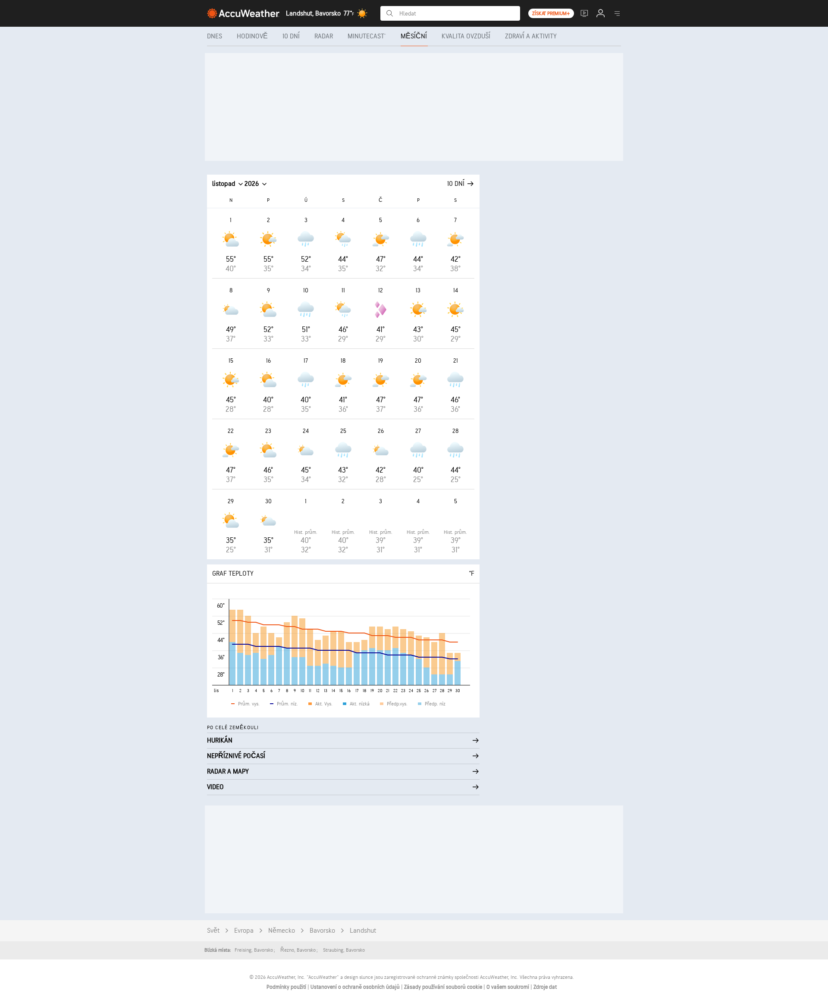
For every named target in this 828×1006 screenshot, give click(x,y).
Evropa (244, 931)
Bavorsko (322, 931)
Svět (213, 931)
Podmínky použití (287, 987)
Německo (281, 931)
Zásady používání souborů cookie (443, 987)
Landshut (363, 931)
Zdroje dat (545, 987)
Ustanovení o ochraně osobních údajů (355, 987)
